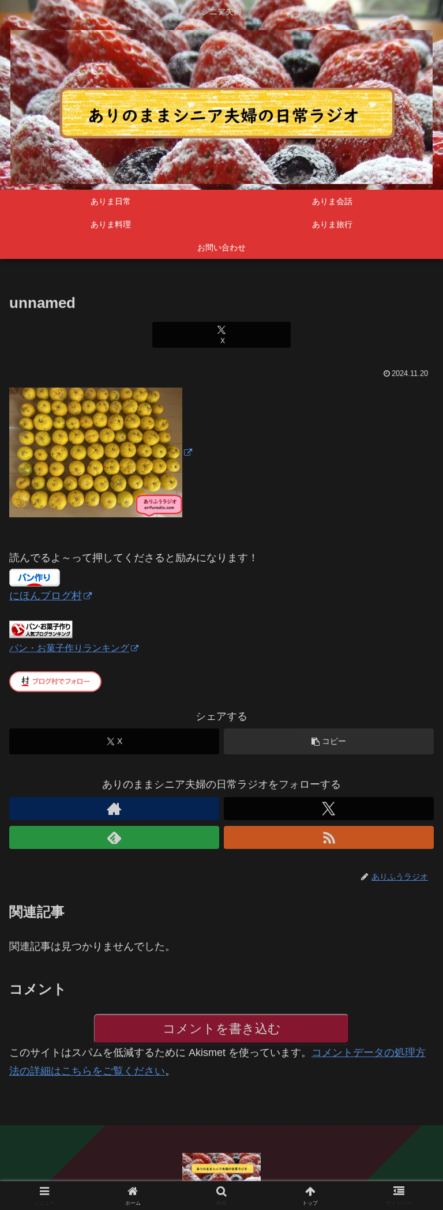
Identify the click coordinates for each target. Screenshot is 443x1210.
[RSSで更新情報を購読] (329, 837)
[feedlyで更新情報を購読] (114, 837)
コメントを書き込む (222, 1028)
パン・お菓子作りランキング (69, 647)
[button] (329, 741)
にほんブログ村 (45, 596)
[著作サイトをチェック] (114, 808)
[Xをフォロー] (329, 808)
